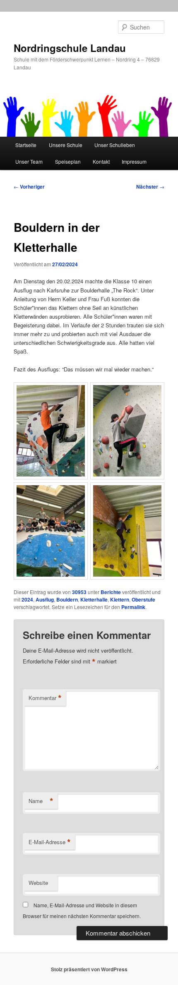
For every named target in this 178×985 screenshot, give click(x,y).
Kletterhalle (94, 599)
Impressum (134, 161)
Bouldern (67, 599)
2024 (27, 599)
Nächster (150, 186)
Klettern (119, 599)
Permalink (133, 607)
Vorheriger (29, 186)
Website (38, 883)
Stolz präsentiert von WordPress (89, 969)
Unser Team (29, 161)
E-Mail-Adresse (50, 842)
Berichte (111, 592)
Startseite (25, 144)
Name (41, 801)
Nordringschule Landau (70, 48)
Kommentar (45, 698)
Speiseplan (68, 161)
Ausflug (45, 599)
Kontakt (101, 161)
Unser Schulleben (114, 144)
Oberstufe (143, 599)
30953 (79, 592)
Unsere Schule (65, 144)
